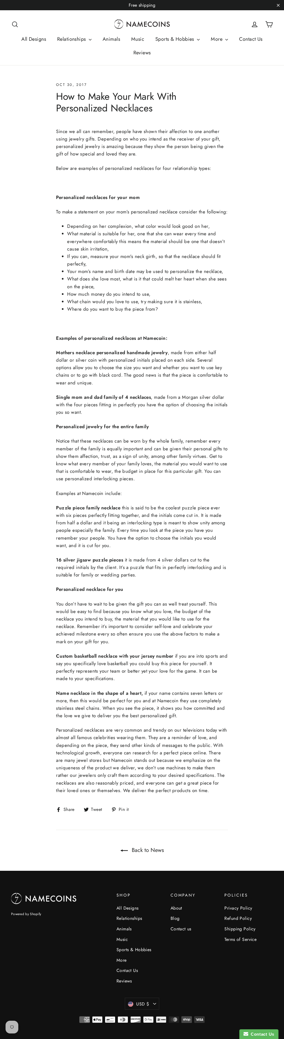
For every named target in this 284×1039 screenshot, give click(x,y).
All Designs (33, 39)
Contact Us (250, 39)
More (217, 39)
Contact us (181, 929)
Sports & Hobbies (175, 39)
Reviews (142, 52)
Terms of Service (240, 939)
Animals (111, 39)
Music (137, 39)
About (176, 908)
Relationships (72, 39)
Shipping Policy (239, 929)
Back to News (147, 850)
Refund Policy (238, 918)
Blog (175, 918)
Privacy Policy (238, 908)
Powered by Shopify (26, 914)
